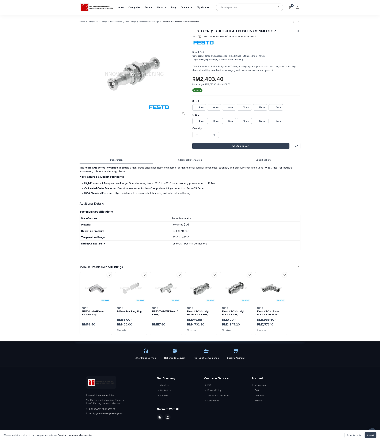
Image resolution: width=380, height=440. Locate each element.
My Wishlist (203, 7)
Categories (134, 7)
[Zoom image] (183, 114)
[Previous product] (293, 22)
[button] (227, 36)
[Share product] (298, 31)
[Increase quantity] (214, 135)
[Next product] (298, 22)
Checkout (259, 395)
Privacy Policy (214, 390)
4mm (201, 107)
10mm (246, 107)
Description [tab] (116, 160)
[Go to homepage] (96, 7)
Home (121, 7)
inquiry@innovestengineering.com (105, 413)
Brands (148, 7)
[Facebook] (160, 417)
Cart (257, 390)
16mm (278, 107)
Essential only (354, 435)
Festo (202, 52)
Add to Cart (242, 145)
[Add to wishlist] (296, 146)
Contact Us (186, 7)
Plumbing (238, 59)
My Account (260, 385)
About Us (161, 7)
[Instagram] (168, 417)
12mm (262, 107)
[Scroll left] (293, 266)
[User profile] (297, 7)
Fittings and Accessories (111, 22)
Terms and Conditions (219, 395)
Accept (370, 435)
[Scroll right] (298, 266)
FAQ (210, 385)
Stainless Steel (225, 59)
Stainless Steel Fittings (149, 22)
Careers (164, 395)
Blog (173, 7)
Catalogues (213, 400)
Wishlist (258, 400)
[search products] (279, 7)
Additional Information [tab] (190, 160)
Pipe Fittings (130, 22)
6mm (215, 107)
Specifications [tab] (263, 160)
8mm (230, 107)
